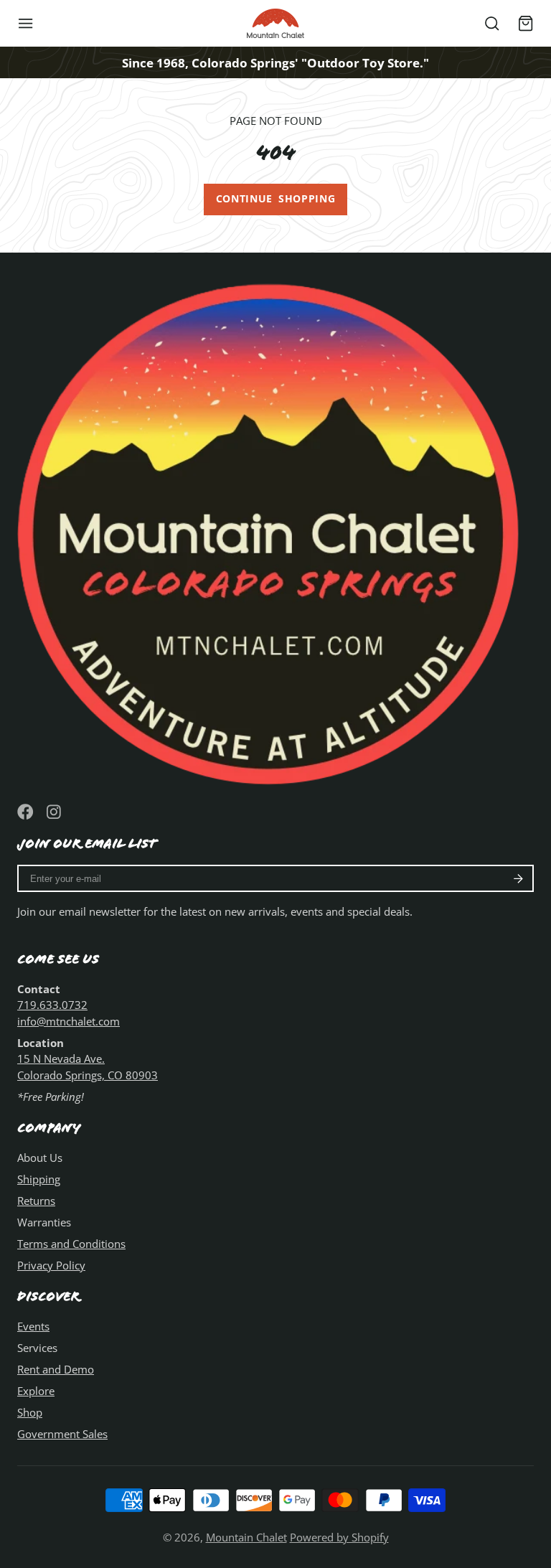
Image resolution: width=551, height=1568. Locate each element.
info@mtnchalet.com (68, 1021)
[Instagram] (55, 812)
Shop (29, 1412)
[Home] (275, 23)
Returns (36, 1200)
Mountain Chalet (246, 1537)
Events (33, 1326)
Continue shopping (276, 198)
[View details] (275, 528)
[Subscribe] (518, 878)
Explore (36, 1391)
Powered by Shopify (339, 1537)
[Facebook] (25, 812)
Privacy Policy (51, 1265)
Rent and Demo (55, 1369)
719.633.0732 (52, 1004)
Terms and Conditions (71, 1243)
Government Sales (62, 1434)
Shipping (38, 1179)
